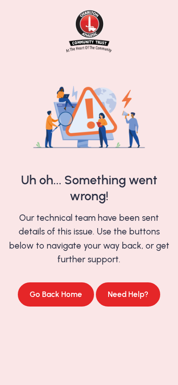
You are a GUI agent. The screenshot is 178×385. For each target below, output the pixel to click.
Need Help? (128, 294)
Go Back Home (56, 294)
